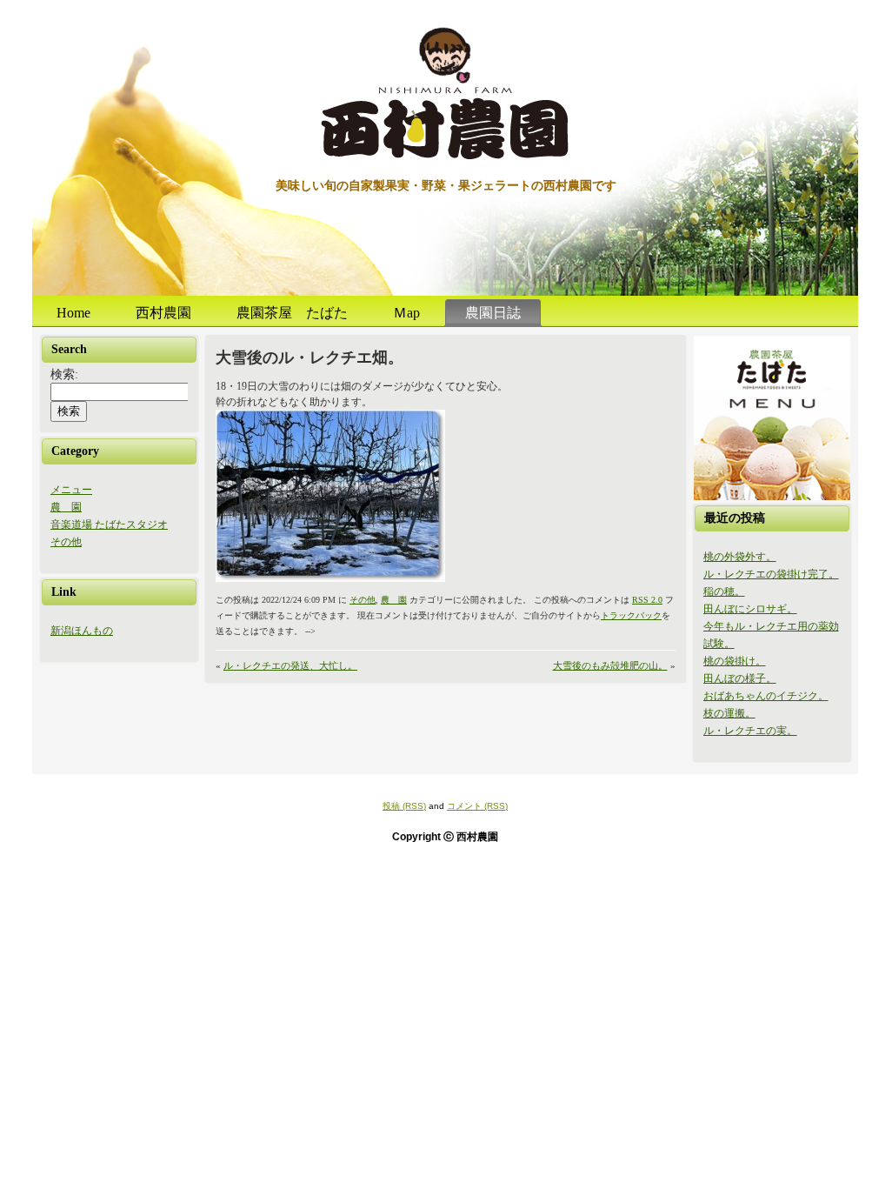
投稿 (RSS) (404, 806)
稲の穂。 (724, 591)
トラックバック (631, 615)
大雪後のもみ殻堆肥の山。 (610, 665)
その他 (66, 542)
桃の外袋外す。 (739, 557)
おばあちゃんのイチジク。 (766, 696)
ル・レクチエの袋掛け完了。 (771, 574)
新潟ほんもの (81, 631)
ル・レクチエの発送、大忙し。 (290, 665)
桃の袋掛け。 (734, 661)
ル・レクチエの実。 (750, 731)
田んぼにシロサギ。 (750, 609)
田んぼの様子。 (739, 678)
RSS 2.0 (647, 600)
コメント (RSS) (477, 806)
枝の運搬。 (729, 713)
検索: (64, 374)
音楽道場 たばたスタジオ (109, 524)
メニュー (71, 490)
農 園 (66, 507)
